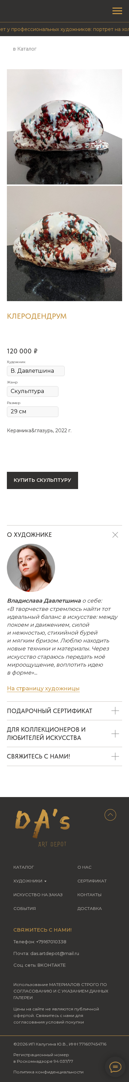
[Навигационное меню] (117, 11)
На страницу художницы (43, 688)
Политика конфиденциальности (48, 1071)
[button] (42, 480)
